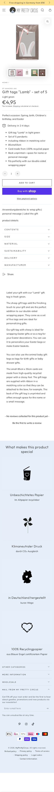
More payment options (27, 198)
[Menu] (4, 10)
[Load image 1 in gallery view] (12, 72)
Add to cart (27, 183)
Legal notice (36, 755)
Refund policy (10, 751)
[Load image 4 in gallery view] (34, 72)
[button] (42, 10)
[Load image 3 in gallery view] (27, 72)
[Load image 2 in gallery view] (19, 72)
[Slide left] (4, 2)
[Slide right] (49, 2)
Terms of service (42, 751)
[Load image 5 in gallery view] (42, 72)
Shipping (16, 106)
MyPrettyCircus (21, 748)
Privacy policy (26, 751)
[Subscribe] (48, 708)
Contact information (28, 759)
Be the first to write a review (27, 423)
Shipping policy (21, 755)
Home (5, 82)
